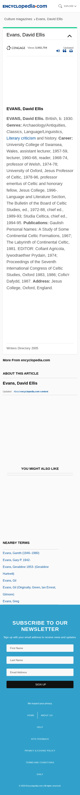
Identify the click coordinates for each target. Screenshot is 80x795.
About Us (46, 715)
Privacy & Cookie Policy (40, 751)
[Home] (25, 6)
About (31, 391)
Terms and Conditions (40, 762)
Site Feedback (40, 739)
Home (30, 715)
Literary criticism (21, 138)
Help (40, 727)
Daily (40, 774)
